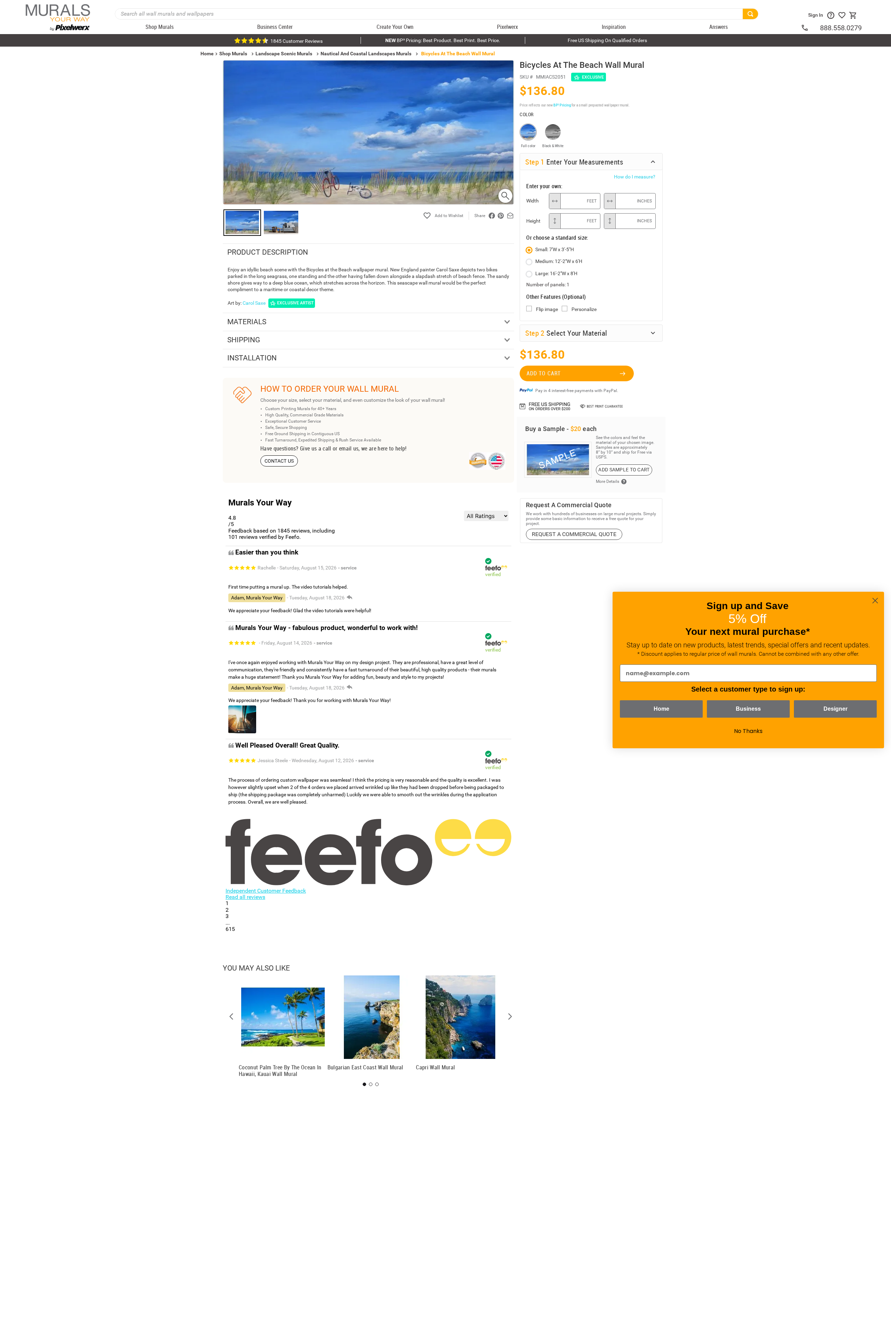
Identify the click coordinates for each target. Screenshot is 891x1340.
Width (532, 201)
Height (533, 221)
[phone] (810, 27)
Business (748, 709)
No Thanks (748, 731)
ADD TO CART (544, 373)
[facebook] (492, 216)
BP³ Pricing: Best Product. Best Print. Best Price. (442, 40)
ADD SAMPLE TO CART (623, 469)
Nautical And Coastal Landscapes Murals (366, 53)
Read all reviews (245, 897)
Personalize (584, 309)
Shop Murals (233, 53)
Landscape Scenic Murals (283, 53)
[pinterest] (501, 216)
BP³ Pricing (561, 104)
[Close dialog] (875, 601)
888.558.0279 (841, 28)
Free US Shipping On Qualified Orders (607, 40)
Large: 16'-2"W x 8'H (556, 273)
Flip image (547, 309)
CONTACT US (279, 461)
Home (661, 709)
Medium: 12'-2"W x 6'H (558, 261)
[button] (231, 1016)
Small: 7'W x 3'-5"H (554, 249)
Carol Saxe (254, 303)
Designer (835, 709)
